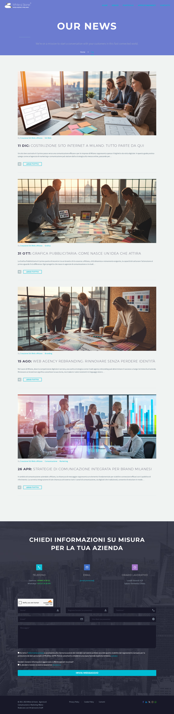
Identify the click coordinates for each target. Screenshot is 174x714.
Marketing (64, 461)
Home (104, 5)
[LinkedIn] (146, 702)
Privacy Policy (74, 702)
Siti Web (48, 138)
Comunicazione (51, 461)
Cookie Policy (89, 702)
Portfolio (128, 5)
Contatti (165, 5)
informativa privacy (36, 653)
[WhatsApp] (155, 702)
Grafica (48, 245)
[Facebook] (143, 702)
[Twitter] (149, 702)
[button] (19, 164)
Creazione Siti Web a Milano (31, 138)
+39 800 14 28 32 (43, 580)
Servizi (115, 5)
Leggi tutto (32, 164)
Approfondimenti (147, 5)
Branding (48, 353)
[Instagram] (152, 702)
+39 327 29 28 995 (44, 583)
